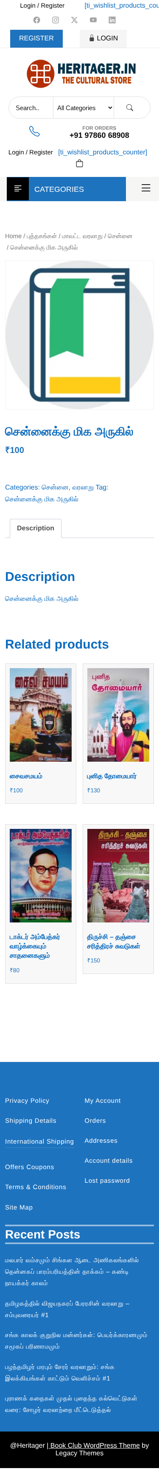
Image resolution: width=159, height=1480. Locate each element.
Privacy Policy (27, 1100)
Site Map (19, 1207)
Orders (95, 1120)
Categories (59, 189)
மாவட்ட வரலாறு (82, 236)
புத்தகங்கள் (42, 236)
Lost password (107, 1180)
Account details (109, 1160)
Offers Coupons (29, 1167)
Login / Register (42, 5)
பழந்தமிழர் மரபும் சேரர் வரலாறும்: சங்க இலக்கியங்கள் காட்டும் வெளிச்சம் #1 (60, 1372)
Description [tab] (35, 528)
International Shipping (39, 1141)
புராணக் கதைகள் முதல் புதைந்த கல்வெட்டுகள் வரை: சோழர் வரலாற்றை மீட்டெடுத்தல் (71, 1404)
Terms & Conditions (35, 1187)
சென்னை (120, 236)
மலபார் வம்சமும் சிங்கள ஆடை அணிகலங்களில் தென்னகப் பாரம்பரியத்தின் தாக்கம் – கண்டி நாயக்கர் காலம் (72, 1272)
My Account (103, 1100)
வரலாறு (83, 487)
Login (107, 38)
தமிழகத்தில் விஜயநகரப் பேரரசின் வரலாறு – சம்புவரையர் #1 (67, 1309)
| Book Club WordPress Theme (93, 1445)
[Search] (130, 108)
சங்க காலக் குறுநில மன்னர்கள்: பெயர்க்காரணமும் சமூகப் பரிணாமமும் (76, 1341)
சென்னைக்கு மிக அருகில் (41, 499)
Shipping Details (30, 1120)
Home (13, 236)
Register (36, 38)
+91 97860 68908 (99, 135)
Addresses (101, 1140)
